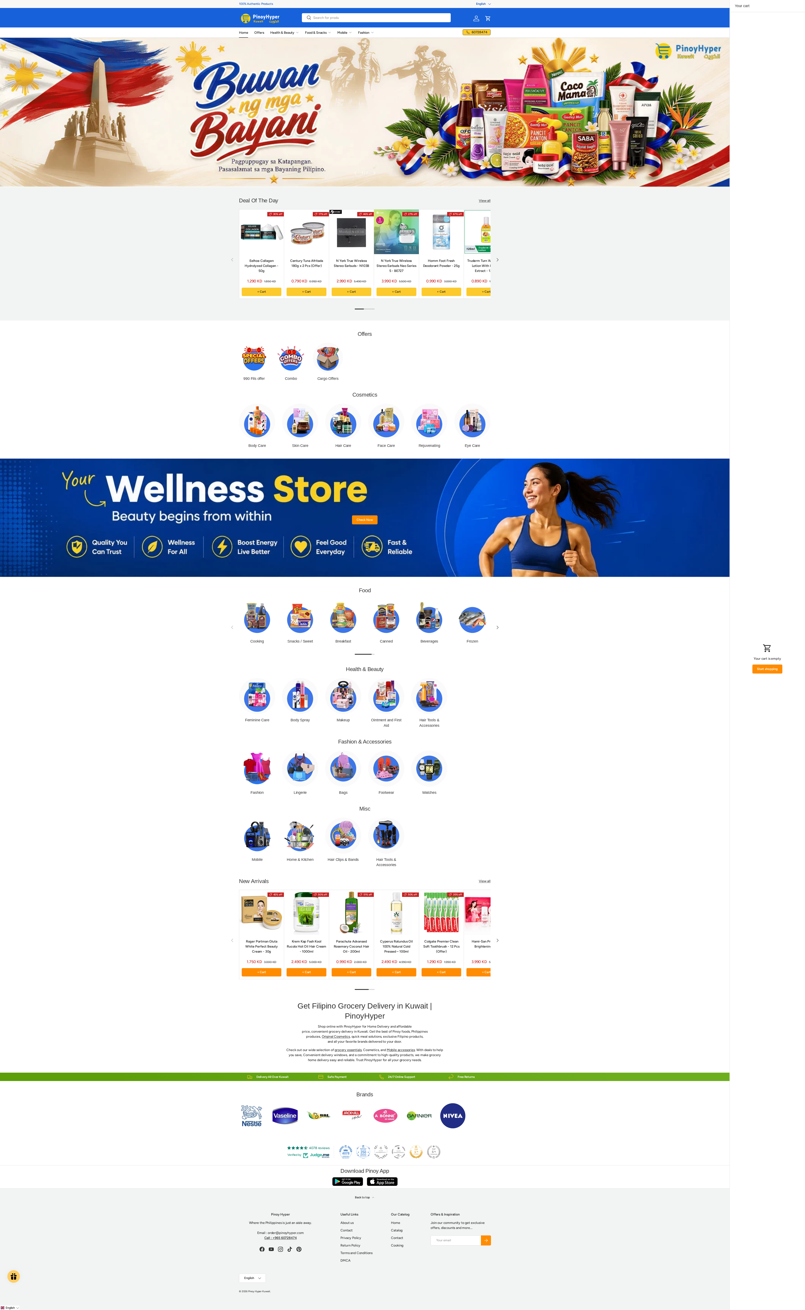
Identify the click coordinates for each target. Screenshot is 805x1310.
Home (243, 33)
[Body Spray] (300, 696)
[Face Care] (386, 421)
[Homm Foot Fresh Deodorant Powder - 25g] (441, 231)
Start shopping (767, 669)
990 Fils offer (254, 378)
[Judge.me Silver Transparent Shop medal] (398, 1152)
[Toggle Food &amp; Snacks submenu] (329, 32)
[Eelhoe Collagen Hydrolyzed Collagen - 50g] (261, 231)
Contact (346, 1230)
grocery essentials (348, 1050)
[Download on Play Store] (347, 1181)
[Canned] (386, 617)
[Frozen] (472, 617)
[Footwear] (386, 768)
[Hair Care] (343, 421)
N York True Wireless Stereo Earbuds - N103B (351, 263)
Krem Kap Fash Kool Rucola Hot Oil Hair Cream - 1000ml (306, 946)
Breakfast (343, 641)
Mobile (342, 33)
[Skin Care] (300, 421)
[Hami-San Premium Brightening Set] (486, 912)
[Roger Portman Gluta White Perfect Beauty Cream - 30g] (261, 912)
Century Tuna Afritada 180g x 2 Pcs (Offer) (306, 263)
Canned (386, 641)
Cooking (257, 641)
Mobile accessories (401, 1050)
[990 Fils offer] (254, 358)
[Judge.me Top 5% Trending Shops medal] (433, 1152)
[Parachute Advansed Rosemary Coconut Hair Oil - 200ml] (351, 912)
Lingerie (300, 792)
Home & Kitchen (300, 859)
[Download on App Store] (382, 1181)
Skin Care (300, 446)
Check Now (365, 520)
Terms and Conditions (356, 1253)
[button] (488, 18)
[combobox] (376, 17)
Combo (291, 378)
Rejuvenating (429, 446)
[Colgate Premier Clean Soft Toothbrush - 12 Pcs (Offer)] (441, 912)
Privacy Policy (350, 1238)
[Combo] (291, 358)
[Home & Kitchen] (300, 835)
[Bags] (343, 768)
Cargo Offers (328, 378)
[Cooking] (257, 617)
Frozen (472, 641)
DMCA (345, 1260)
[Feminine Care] (257, 696)
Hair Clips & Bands (343, 859)
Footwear (386, 792)
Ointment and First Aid (386, 722)
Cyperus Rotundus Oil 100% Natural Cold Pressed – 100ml (396, 946)
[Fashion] (257, 768)
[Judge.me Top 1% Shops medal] (416, 1152)
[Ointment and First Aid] (386, 696)
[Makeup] (343, 696)
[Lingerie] (300, 768)
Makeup (343, 720)
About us (347, 1223)
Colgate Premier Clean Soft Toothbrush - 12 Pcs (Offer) (441, 946)
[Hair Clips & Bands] (343, 835)
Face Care (386, 446)
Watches (429, 792)
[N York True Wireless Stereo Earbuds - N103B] (351, 231)
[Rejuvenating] (429, 421)
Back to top (362, 1197)
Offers (259, 33)
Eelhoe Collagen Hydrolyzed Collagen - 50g (261, 266)
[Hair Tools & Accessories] (429, 696)
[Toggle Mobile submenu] (350, 32)
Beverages (429, 641)
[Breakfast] (343, 617)
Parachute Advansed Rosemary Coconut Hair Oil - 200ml (351, 946)
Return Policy (350, 1245)
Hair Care (343, 446)
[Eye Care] (472, 421)
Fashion (363, 33)
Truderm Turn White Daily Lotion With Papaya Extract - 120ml (486, 266)
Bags (343, 792)
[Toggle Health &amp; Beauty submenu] (297, 32)
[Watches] (429, 768)
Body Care (257, 446)
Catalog (396, 1230)
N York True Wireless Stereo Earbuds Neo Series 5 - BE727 (396, 266)
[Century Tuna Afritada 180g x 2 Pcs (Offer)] (306, 231)
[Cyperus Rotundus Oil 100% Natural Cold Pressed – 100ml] (396, 912)
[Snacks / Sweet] (300, 617)
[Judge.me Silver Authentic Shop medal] (381, 1152)
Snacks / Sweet (300, 641)
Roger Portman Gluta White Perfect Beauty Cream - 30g (261, 946)
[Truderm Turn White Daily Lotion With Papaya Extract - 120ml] (486, 231)
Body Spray (300, 720)
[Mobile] (257, 835)
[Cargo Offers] (328, 358)
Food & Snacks (316, 33)
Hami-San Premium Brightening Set (486, 943)
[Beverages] (429, 617)
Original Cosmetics (336, 1036)
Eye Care (472, 446)
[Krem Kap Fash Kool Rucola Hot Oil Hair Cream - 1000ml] (306, 912)
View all (485, 201)
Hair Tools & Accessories (429, 722)
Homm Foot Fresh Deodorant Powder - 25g (441, 263)
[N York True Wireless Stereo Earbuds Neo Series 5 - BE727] (396, 231)
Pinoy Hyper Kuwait (259, 1291)
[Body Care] (257, 421)
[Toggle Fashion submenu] (372, 32)
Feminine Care (257, 720)
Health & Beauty (282, 33)
